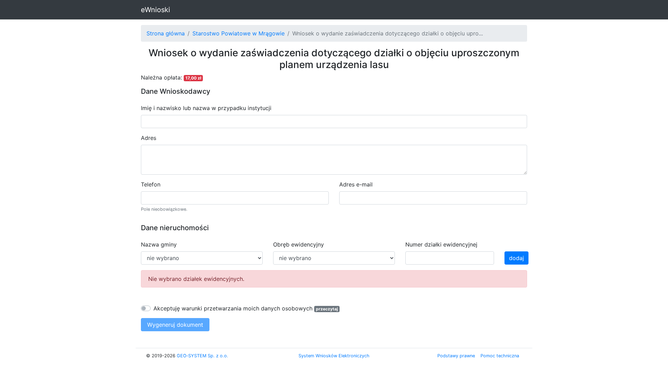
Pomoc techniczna (499, 355)
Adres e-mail (356, 184)
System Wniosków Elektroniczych (334, 355)
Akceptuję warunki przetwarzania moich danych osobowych (232, 308)
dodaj (516, 258)
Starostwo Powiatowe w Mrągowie (238, 33)
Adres (148, 137)
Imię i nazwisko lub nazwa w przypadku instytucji (206, 108)
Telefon (150, 184)
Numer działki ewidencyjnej (441, 244)
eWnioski (155, 10)
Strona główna (165, 33)
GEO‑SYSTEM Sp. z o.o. (202, 355)
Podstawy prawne (456, 355)
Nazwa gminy (159, 244)
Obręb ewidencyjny (298, 244)
